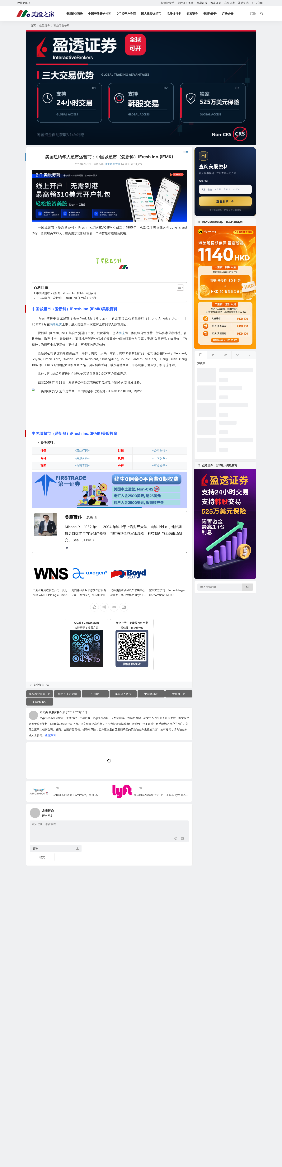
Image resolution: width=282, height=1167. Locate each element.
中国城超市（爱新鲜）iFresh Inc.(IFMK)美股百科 (66, 293)
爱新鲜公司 (179, 694)
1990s (95, 694)
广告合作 (257, 2)
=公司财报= (159, 450)
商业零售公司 (62, 25)
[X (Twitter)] (67, 548)
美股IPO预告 (74, 13)
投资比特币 (167, 2)
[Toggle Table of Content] (178, 287)
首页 (33, 25)
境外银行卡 (174, 13)
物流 (122, 333)
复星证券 (202, 2)
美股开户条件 (185, 2)
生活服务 (44, 25)
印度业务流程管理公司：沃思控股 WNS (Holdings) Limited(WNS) (51, 594)
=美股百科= (82, 458)
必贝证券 (229, 2)
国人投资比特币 (151, 13)
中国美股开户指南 (99, 13)
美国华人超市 (123, 694)
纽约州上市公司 (67, 694)
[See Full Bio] (93, 540)
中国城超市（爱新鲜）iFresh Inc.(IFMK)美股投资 (67, 297)
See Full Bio (82, 540)
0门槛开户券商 (126, 13)
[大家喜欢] (213, 355)
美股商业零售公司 (39, 694)
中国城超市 (151, 694)
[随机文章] (250, 355)
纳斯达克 (56, 324)
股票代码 (203, 180)
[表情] (176, 838)
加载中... (37, 769)
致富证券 (215, 2)
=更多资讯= (159, 465)
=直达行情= (82, 450)
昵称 (35, 848)
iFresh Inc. (39, 701)
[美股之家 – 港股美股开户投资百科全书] (35, 13)
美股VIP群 (210, 13)
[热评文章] (237, 355)
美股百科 (54, 712)
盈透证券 (243, 2)
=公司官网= (82, 465)
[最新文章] (201, 355)
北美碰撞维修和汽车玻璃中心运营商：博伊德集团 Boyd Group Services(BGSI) (128, 594)
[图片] (183, 838)
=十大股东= (159, 458)
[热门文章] (225, 355)
